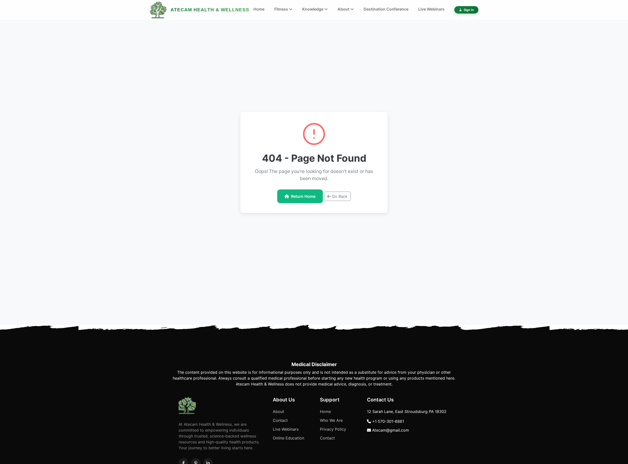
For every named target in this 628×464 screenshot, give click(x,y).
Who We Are (331, 420)
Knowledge (313, 9)
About (344, 9)
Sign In (469, 10)
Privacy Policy (333, 429)
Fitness (281, 9)
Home (258, 9)
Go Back (339, 196)
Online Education (288, 438)
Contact (280, 420)
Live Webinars (431, 9)
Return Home (303, 196)
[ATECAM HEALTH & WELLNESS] (158, 9)
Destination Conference (386, 9)
